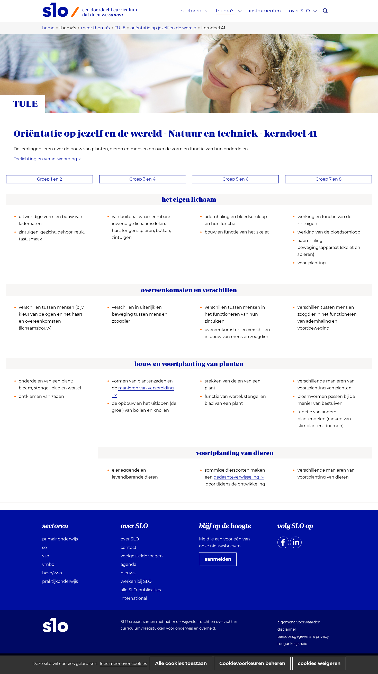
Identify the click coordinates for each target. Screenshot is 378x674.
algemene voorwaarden (298, 622)
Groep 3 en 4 (142, 179)
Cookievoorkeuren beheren (252, 663)
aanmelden (219, 561)
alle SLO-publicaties (141, 589)
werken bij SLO (136, 581)
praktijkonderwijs (60, 581)
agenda (128, 564)
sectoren (191, 11)
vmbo (48, 564)
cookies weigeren (319, 663)
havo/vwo (52, 572)
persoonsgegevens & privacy (303, 636)
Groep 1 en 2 (49, 179)
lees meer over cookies (123, 663)
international (134, 598)
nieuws (128, 572)
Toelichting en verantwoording (45, 158)
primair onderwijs (60, 539)
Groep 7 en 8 (328, 179)
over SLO (299, 11)
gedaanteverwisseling (236, 477)
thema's (225, 11)
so (44, 547)
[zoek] (325, 10)
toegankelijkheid (292, 643)
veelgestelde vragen (142, 556)
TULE (25, 103)
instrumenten (265, 11)
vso (45, 556)
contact (129, 547)
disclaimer (286, 629)
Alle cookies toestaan (181, 663)
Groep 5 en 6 (235, 179)
